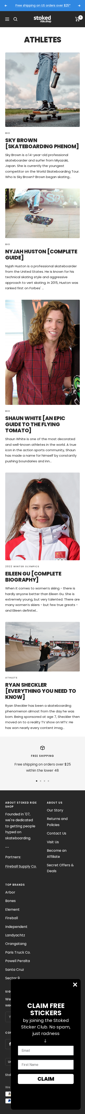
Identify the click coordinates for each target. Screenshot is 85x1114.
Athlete (11, 677)
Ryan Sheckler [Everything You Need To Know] (40, 691)
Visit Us (53, 842)
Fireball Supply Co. (21, 866)
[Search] (15, 19)
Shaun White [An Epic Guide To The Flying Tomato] (35, 424)
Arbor (10, 892)
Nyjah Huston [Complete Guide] (41, 254)
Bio (7, 133)
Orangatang (15, 943)
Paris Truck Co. (18, 952)
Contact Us (56, 833)
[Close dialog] (75, 984)
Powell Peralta (17, 960)
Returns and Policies (57, 821)
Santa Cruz (14, 969)
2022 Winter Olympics (22, 566)
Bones (10, 900)
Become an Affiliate (56, 853)
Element (12, 909)
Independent (16, 926)
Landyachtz (15, 935)
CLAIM (45, 1078)
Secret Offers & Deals (60, 868)
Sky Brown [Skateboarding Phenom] (42, 143)
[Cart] (77, 19)
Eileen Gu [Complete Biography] (33, 576)
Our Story (55, 810)
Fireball (11, 917)
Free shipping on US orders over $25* (43, 5)
